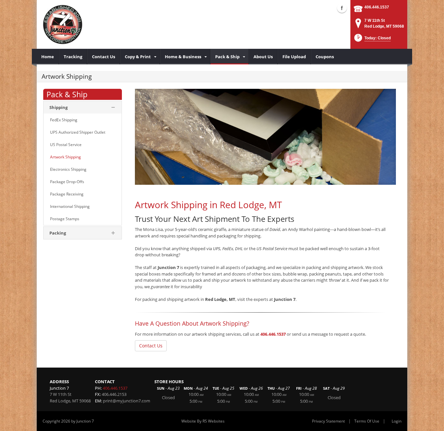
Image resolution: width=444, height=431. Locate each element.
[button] (372, 40)
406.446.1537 (376, 7)
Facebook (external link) (342, 8)
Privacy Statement (328, 421)
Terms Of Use (366, 421)
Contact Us (151, 346)
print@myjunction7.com (126, 401)
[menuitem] (48, 56)
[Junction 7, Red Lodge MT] (63, 24)
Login (396, 421)
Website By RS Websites (203, 421)
